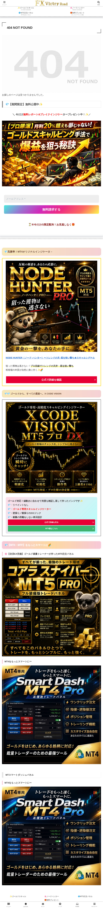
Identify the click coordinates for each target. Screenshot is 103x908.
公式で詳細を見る (51, 522)
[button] (95, 548)
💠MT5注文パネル (85, 896)
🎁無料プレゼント (51, 900)
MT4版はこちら (51, 528)
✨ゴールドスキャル (18, 896)
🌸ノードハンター (51, 896)
